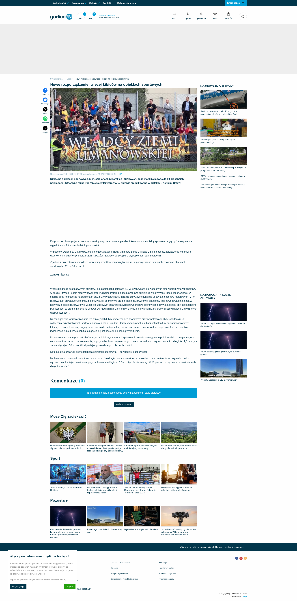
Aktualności (59, 3)
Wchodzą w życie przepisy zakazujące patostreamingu (217, 140)
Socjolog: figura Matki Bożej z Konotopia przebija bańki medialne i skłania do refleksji (222, 186)
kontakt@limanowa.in (234, 547)
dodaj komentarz (123, 404)
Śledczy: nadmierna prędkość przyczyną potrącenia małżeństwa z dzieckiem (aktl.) (219, 112)
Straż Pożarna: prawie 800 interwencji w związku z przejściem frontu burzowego (223, 169)
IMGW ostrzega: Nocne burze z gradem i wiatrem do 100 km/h (222, 177)
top (120, 174)
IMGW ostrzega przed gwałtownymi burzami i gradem (220, 353)
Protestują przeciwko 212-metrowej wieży (218, 380)
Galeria (93, 3)
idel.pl (244, 596)
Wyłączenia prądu (126, 3)
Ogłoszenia (77, 3)
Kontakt (107, 3)
